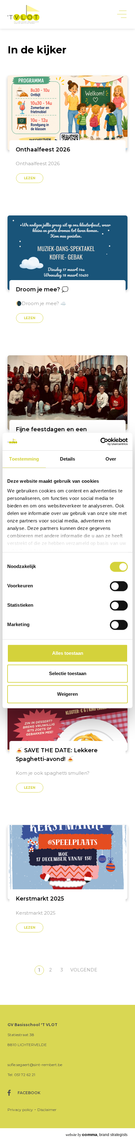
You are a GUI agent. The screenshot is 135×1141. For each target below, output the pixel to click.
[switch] (119, 586)
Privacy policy (20, 1109)
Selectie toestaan (67, 673)
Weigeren (67, 694)
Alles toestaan (67, 653)
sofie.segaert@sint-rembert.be (35, 1064)
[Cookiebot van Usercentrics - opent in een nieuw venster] (100, 441)
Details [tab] (67, 459)
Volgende (83, 970)
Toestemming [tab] (24, 459)
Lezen (29, 178)
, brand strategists (96, 1134)
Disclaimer (47, 1109)
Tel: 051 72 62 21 (21, 1074)
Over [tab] (110, 459)
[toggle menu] (121, 14)
